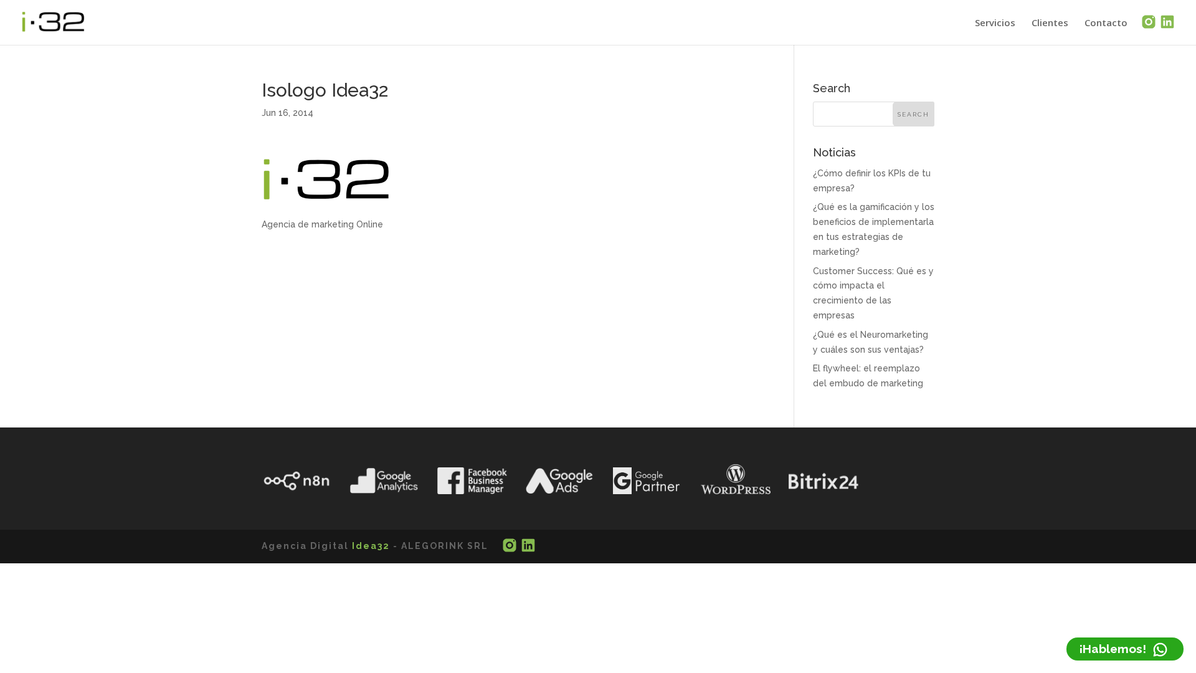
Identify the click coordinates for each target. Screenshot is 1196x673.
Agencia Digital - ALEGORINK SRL (375, 546)
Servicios (995, 23)
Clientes (1050, 23)
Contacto (1105, 23)
